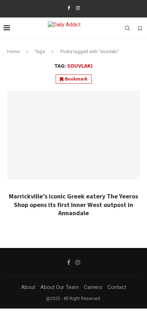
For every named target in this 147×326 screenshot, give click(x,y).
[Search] (127, 28)
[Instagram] (78, 8)
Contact (116, 287)
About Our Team (59, 287)
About (28, 287)
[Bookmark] (139, 28)
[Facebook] (68, 8)
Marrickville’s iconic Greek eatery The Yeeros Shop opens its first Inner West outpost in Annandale (73, 204)
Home (13, 51)
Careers (93, 287)
